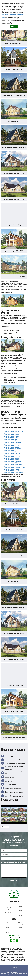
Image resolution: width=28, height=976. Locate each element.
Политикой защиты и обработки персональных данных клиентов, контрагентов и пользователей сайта (13, 15)
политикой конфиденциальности (17, 862)
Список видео (5, 827)
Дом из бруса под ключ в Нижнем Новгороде (13, 431)
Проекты (20, 927)
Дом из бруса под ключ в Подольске (12, 456)
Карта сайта (14, 967)
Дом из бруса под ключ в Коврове (11, 450)
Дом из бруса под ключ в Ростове (11, 469)
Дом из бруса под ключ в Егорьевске (12, 445)
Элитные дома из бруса (8, 904)
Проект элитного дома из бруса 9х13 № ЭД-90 (14, 277)
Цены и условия (20, 922)
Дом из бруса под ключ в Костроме (11, 436)
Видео (7, 932)
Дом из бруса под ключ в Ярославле (12, 441)
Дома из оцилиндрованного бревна (21, 905)
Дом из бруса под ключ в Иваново (11, 434)
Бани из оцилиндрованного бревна (20, 909)
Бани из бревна (8, 915)
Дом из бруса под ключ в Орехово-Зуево (12, 453)
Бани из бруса (8, 909)
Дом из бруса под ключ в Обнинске (11, 466)
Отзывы (8, 927)
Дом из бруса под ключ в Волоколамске (12, 461)
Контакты (20, 924)
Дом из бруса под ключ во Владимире (12, 442)
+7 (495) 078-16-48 (14, 937)
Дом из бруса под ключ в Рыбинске (12, 470)
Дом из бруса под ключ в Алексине (11, 459)
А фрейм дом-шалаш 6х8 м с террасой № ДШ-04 (14, 95)
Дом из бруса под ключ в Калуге (11, 430)
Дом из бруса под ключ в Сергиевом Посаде (13, 472)
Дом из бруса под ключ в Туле (10, 439)
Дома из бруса (8, 907)
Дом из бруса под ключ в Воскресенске (12, 447)
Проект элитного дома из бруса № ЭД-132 (14, 199)
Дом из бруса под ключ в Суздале (11, 437)
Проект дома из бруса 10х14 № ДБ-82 (14, 251)
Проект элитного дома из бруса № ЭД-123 (14, 173)
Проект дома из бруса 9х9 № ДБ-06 (14, 225)
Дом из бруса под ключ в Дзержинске (12, 448)
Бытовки (20, 915)
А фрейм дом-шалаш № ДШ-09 (14, 69)
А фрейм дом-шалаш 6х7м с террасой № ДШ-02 (14, 147)
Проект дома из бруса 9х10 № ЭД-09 (14, 43)
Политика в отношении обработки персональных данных (14, 969)
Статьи (20, 929)
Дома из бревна (7, 912)
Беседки (20, 913)
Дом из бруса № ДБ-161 (14, 121)
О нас (8, 924)
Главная (7, 922)
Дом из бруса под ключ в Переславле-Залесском (14, 467)
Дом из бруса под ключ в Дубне (11, 463)
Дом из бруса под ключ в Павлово (11, 455)
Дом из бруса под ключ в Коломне (11, 444)
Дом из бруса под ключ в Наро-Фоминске (13, 464)
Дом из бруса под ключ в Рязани (11, 433)
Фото (8, 929)
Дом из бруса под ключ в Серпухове (12, 458)
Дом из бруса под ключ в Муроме (11, 452)
